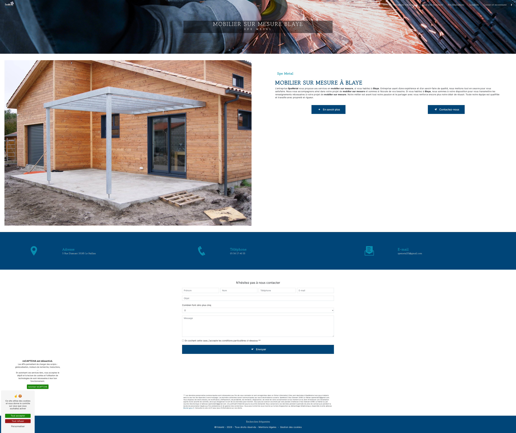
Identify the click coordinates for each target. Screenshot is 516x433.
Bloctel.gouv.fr (188, 408)
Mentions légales (267, 427)
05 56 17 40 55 (237, 253)
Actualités (474, 4)
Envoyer (261, 349)
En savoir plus (331, 109)
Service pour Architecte (431, 4)
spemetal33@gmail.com (410, 253)
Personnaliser (18, 426)
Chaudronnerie (358, 4)
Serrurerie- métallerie (335, 4)
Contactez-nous (449, 109)
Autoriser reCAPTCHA (37, 387)
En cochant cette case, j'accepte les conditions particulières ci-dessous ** (223, 340)
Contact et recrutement (495, 4)
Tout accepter (18, 415)
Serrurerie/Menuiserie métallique (399, 4)
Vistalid (220, 427)
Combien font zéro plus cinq (196, 305)
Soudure (374, 4)
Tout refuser (18, 421)
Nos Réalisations (456, 4)
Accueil (316, 4)
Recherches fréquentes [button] (258, 421)
